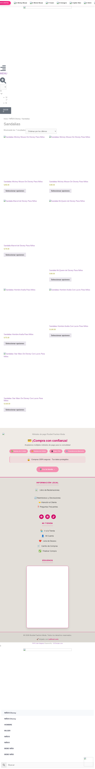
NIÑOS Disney (15, 119)
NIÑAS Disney (10, 719)
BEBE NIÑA (9, 748)
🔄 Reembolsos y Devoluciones (47, 498)
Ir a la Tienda (47, 530)
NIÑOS (7, 737)
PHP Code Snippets (38, 643)
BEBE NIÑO (9, 754)
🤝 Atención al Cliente (48, 502)
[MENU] (3, 68)
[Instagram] (47, 516)
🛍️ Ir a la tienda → (47, 469)
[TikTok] (53, 516)
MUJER (7, 731)
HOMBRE (8, 725)
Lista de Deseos (47, 541)
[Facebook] (41, 516)
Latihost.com (53, 639)
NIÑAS (7, 742)
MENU (3, 73)
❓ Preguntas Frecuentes (47, 507)
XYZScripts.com (58, 643)
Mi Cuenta (47, 536)
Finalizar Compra (48, 551)
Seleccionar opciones (15, 191)
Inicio (6, 119)
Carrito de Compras (47, 546)
